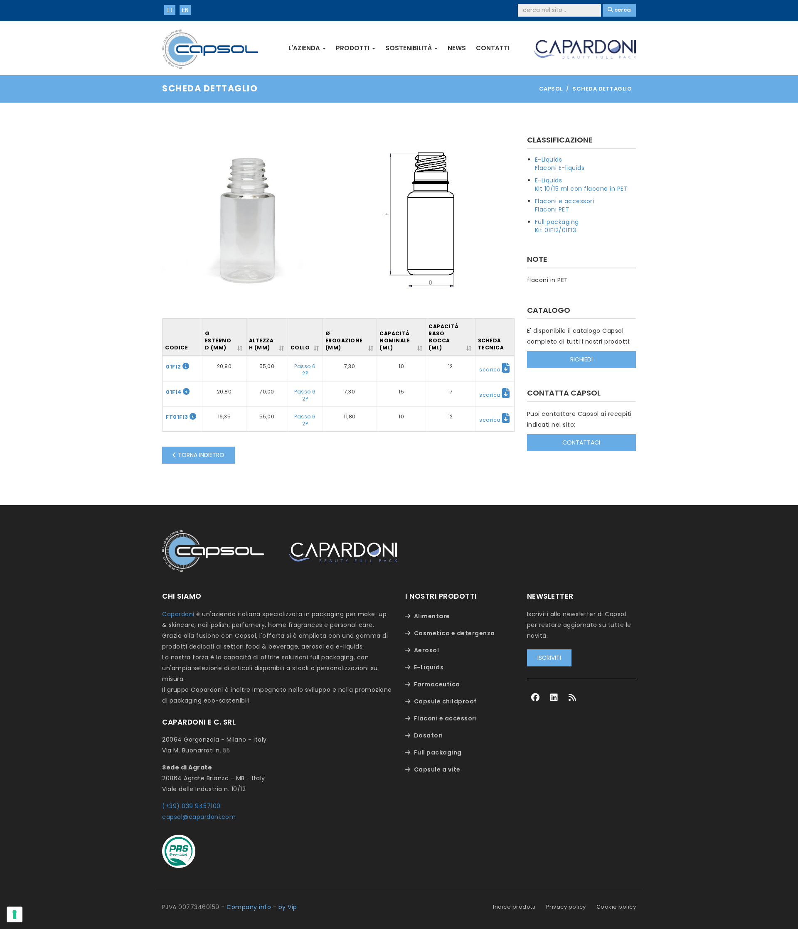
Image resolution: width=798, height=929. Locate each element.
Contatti (493, 48)
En (185, 10)
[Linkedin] (554, 697)
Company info (249, 907)
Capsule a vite (437, 769)
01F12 (174, 366)
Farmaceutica (437, 684)
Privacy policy (566, 907)
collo (300, 347)
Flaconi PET (552, 209)
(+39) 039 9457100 (191, 806)
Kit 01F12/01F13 (555, 230)
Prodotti (353, 48)
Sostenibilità (409, 48)
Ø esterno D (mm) (218, 340)
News (457, 48)
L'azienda (305, 48)
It (169, 10)
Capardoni (178, 614)
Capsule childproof (445, 701)
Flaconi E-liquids (560, 168)
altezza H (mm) (261, 344)
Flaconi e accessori (564, 201)
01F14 (174, 392)
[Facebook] (535, 697)
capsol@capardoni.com (199, 817)
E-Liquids (548, 159)
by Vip (287, 907)
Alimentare (432, 616)
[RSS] (572, 697)
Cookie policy (616, 907)
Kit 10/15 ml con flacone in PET (581, 188)
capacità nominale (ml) (394, 340)
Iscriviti (549, 658)
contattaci (581, 442)
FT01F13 (178, 416)
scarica (490, 369)
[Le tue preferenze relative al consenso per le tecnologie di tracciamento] (14, 914)
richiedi (581, 359)
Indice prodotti (514, 907)
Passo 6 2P (305, 370)
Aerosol (426, 650)
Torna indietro (200, 455)
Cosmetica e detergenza (454, 633)
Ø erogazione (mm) (344, 340)
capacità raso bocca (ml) (443, 337)
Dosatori (428, 735)
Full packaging (557, 222)
